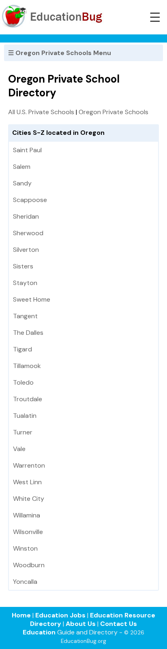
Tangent (25, 316)
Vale (19, 449)
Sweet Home (31, 299)
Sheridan (26, 216)
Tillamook (27, 366)
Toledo (23, 382)
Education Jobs (60, 615)
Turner (22, 432)
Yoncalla (25, 581)
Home (21, 615)
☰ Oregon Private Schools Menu (59, 53)
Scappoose (30, 200)
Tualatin (24, 415)
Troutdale (27, 399)
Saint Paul (27, 150)
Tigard (22, 349)
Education (39, 632)
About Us (81, 623)
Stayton (25, 283)
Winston (25, 548)
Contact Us (118, 623)
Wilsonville (28, 532)
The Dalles (28, 332)
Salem (21, 166)
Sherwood (28, 233)
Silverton (26, 249)
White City (28, 498)
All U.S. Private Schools (41, 112)
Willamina (26, 515)
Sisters (23, 266)
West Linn (27, 482)
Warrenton (29, 465)
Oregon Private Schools (113, 112)
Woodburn (29, 565)
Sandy (22, 183)
